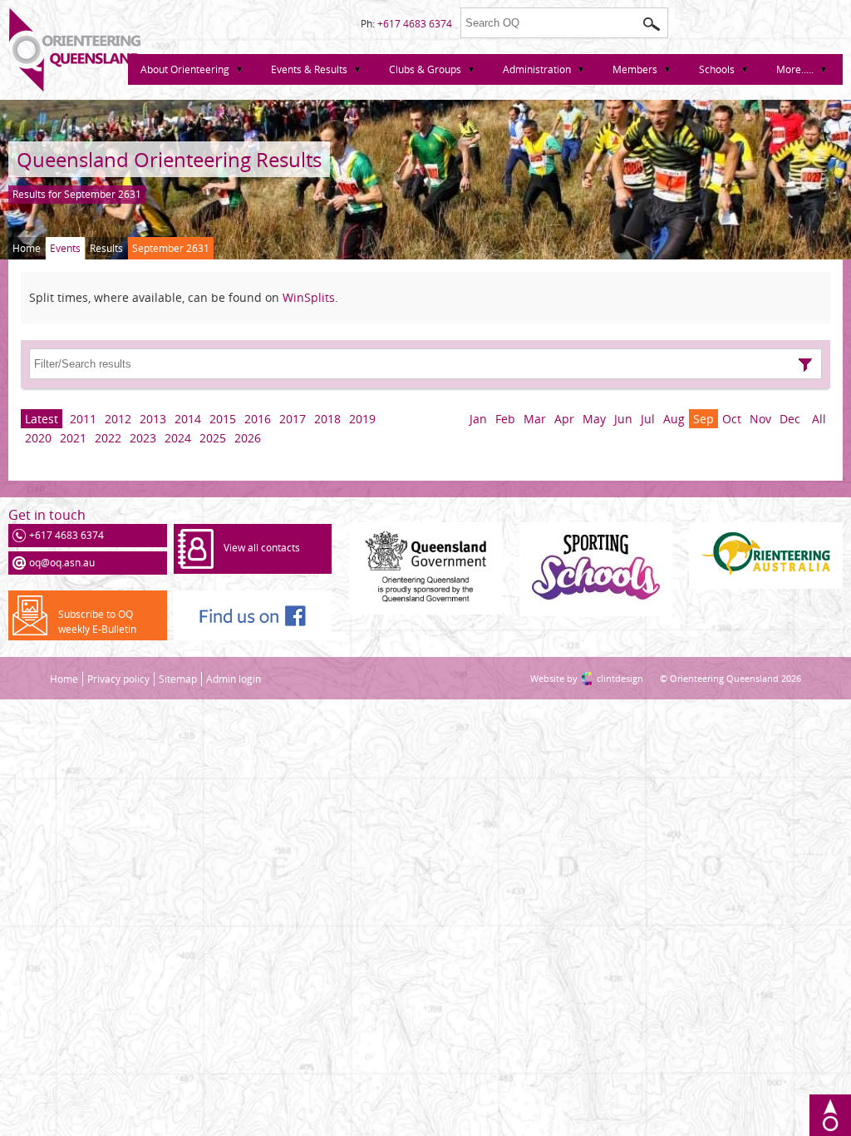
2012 (118, 419)
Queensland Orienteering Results (169, 159)
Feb (505, 419)
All (819, 419)
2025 (212, 438)
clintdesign (603, 678)
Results (106, 248)
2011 (83, 419)
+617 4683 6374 (414, 24)
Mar (535, 419)
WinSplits (309, 297)
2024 (178, 438)
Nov (760, 419)
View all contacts (262, 548)
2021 (73, 438)
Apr (564, 419)
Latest (41, 419)
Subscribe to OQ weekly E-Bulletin (97, 621)
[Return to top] (830, 1115)
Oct (731, 419)
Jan (478, 419)
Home (26, 248)
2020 (38, 438)
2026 (247, 438)
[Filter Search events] (805, 365)
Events (65, 248)
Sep (703, 419)
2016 (257, 419)
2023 (143, 438)
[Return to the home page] (74, 88)
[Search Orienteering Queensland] (651, 24)
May (594, 419)
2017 (292, 419)
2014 (188, 419)
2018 (327, 419)
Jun (623, 419)
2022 (108, 438)
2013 (153, 419)
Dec (790, 419)
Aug (674, 419)
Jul (648, 419)
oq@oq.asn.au (62, 563)
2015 (222, 419)
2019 (362, 419)
